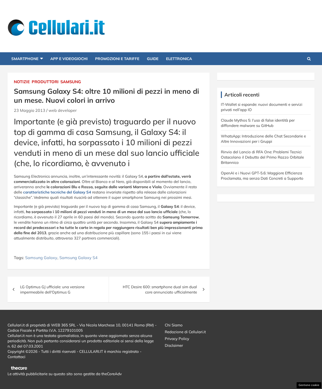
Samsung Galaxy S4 (78, 257)
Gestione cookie (309, 385)
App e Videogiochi (69, 58)
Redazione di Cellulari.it (185, 331)
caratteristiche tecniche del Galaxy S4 (56, 192)
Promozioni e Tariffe (117, 58)
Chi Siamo (174, 325)
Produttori (45, 81)
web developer (63, 110)
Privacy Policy (177, 338)
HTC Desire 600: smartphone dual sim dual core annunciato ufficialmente (160, 289)
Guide (152, 58)
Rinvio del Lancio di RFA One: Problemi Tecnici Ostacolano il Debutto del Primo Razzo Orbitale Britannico (262, 157)
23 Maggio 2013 (29, 110)
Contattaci (16, 356)
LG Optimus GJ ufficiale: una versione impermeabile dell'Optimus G (52, 289)
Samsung (70, 81)
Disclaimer (174, 345)
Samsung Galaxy (41, 257)
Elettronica (179, 58)
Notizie (22, 81)
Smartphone (24, 58)
